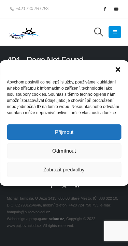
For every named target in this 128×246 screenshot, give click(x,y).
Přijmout (64, 132)
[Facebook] (104, 9)
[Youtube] (116, 9)
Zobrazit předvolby (64, 169)
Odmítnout (64, 151)
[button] (117, 68)
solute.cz (56, 219)
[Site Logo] (24, 32)
